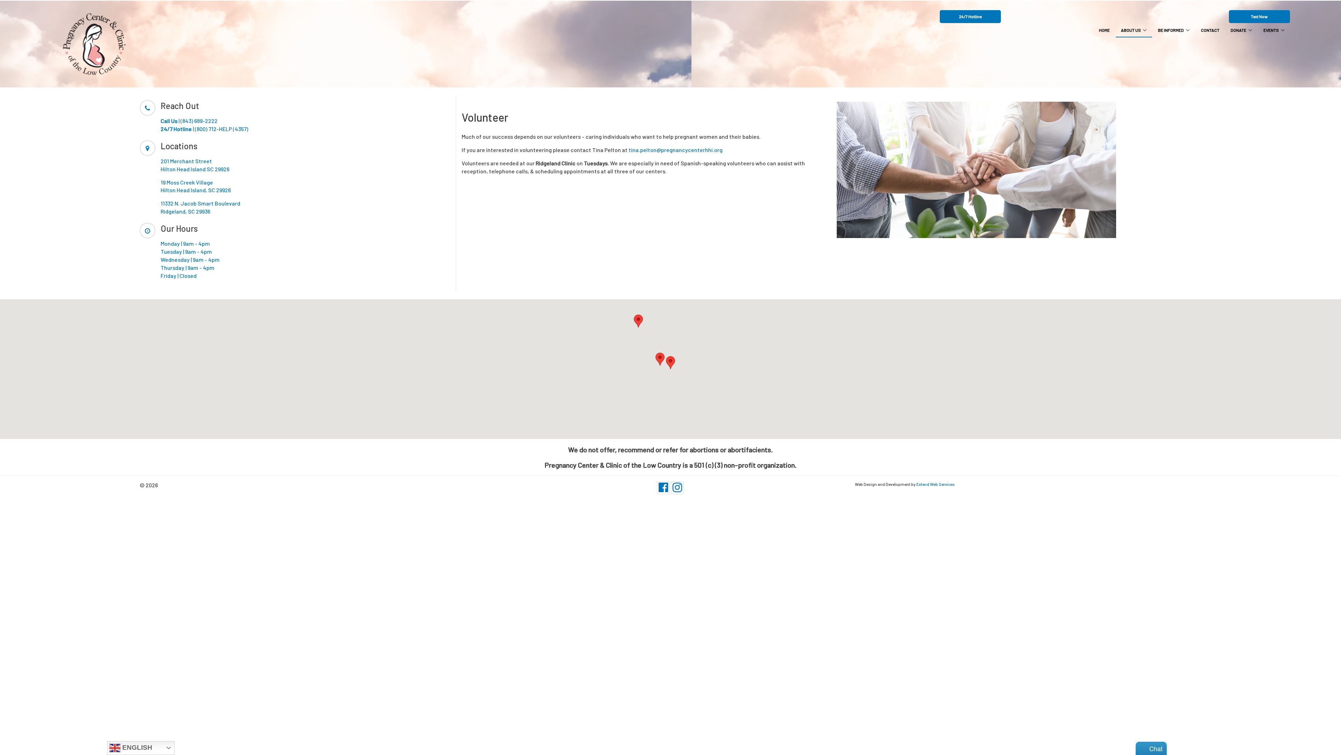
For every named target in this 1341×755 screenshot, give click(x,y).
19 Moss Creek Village (187, 182)
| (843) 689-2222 (189, 120)
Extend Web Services (935, 484)
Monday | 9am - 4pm (185, 243)
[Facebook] (663, 487)
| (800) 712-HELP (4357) (204, 128)
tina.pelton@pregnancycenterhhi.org (676, 149)
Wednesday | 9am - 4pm (190, 259)
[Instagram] (677, 487)
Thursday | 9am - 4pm (187, 267)
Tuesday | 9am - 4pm (186, 251)
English (136, 747)
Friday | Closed (179, 275)
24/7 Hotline (970, 16)
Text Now (1259, 16)
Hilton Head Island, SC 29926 (196, 190)
